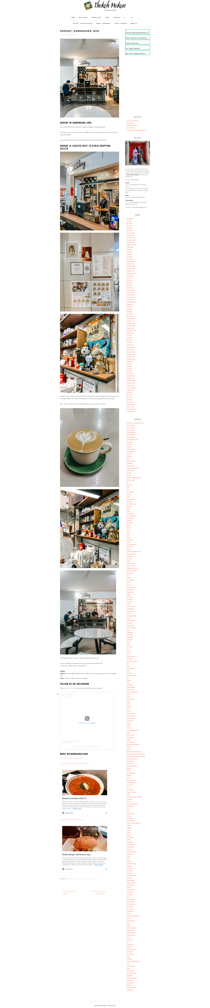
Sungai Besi (130, 909)
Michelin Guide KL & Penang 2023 (136, 754)
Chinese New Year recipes (134, 551)
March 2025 (130, 259)
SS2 (128, 897)
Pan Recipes (130, 789)
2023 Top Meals (131, 432)
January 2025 (130, 264)
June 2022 (129, 337)
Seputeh (129, 861)
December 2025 (131, 237)
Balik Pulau (130, 463)
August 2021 (130, 361)
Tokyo (128, 956)
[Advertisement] (137, 85)
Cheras (129, 537)
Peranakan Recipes (132, 804)
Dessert (81, 878)
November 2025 (131, 240)
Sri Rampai (130, 894)
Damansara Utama (132, 570)
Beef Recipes (130, 492)
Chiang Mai (130, 539)
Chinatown (129, 546)
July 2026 (129, 221)
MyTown (129, 768)
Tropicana (129, 959)
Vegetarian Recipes (132, 978)
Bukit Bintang (130, 513)
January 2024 (130, 292)
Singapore (129, 878)
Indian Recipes (131, 656)
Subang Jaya (130, 906)
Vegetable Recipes (132, 973)
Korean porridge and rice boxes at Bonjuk (76, 763)
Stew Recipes (130, 901)
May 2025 (129, 254)
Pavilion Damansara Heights (134, 797)
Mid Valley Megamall (132, 758)
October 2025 (130, 242)
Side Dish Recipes (131, 875)
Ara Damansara (131, 449)
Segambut (129, 854)
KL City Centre (130, 699)
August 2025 (130, 247)
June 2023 (129, 309)
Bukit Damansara (131, 516)
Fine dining (130, 599)
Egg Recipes (130, 592)
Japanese (129, 673)
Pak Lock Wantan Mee (133, 120)
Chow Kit (129, 558)
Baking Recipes (131, 461)
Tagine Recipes (131, 920)
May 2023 (129, 311)
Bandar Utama (130, 470)
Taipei (128, 923)
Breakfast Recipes (132, 504)
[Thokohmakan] (105, 12)
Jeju (128, 677)
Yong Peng (129, 990)
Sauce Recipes (131, 844)
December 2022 (131, 323)
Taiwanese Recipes (132, 928)
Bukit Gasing (130, 518)
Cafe (67, 878)
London (129, 728)
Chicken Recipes (131, 544)
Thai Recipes (130, 944)
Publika (129, 825)
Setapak (129, 866)
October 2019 (130, 411)
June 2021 (129, 366)
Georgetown (130, 611)
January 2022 (130, 349)
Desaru (129, 582)
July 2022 (129, 335)
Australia (129, 456)
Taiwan (129, 925)
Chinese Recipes (131, 554)
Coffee (69, 878)
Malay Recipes (131, 735)
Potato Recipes (131, 820)
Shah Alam (129, 870)
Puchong (129, 828)
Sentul (128, 856)
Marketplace (130, 737)
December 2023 (131, 295)
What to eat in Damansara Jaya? (73, 758)
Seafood (129, 849)
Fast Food (129, 596)
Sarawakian (130, 842)
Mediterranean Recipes (133, 744)
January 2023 (130, 321)
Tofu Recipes (130, 954)
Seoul (128, 858)
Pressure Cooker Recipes (134, 823)
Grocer (128, 613)
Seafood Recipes (131, 851)
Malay (128, 732)
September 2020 (131, 387)
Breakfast (129, 501)
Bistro (128, 496)
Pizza (128, 809)
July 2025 (129, 249)
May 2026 (129, 225)
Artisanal (129, 454)
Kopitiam (129, 706)
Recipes (129, 835)
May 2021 (129, 368)
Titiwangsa (130, 951)
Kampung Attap (131, 687)
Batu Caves (130, 484)
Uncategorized (131, 966)
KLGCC (128, 704)
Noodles (129, 775)
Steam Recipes (131, 899)
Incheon (129, 651)
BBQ (128, 487)
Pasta (128, 794)
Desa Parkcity (130, 580)
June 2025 (129, 252)
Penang (129, 801)
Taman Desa (130, 930)
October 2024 (130, 271)
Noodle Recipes (131, 773)
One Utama (130, 785)
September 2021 (131, 359)
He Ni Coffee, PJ (131, 127)
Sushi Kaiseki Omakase (133, 916)
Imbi (128, 649)
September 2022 (131, 330)
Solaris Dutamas (131, 882)
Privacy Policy (112, 1005)
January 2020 (130, 406)
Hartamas (129, 623)
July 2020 (129, 392)
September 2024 (131, 273)
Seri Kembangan (131, 863)
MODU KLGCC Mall (132, 125)
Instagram (71, 688)
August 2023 (130, 304)
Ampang (129, 446)
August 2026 (130, 218)
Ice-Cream (129, 646)
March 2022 (130, 345)
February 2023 (131, 318)
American (129, 444)
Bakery (129, 458)
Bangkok (129, 473)
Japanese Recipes (131, 675)
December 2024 (131, 266)
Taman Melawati (131, 935)
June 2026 (129, 223)
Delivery (129, 577)
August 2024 (130, 275)
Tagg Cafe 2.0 (130, 123)
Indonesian (130, 658)
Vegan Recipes (131, 970)
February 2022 (131, 347)
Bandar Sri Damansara (133, 468)
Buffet (128, 511)
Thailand (129, 947)
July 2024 (129, 278)
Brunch (128, 508)
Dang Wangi (130, 573)
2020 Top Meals (131, 425)
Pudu (128, 830)
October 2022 (130, 328)
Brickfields (129, 506)
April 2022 (129, 342)
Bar (128, 482)
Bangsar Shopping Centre (134, 477)
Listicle (128, 723)
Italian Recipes (131, 668)
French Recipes (131, 606)
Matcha (129, 739)
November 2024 (131, 268)
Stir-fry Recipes (131, 904)
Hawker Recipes (131, 627)
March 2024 (130, 287)
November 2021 (131, 354)
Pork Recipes (130, 813)
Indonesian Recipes (132, 661)
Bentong (129, 494)
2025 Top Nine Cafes (132, 439)
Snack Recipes (131, 880)
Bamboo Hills (130, 465)
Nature (128, 770)
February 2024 (131, 290)
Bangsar (129, 475)
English (129, 594)
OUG (128, 787)
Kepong (129, 697)
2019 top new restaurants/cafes (135, 423)
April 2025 (129, 256)
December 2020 (131, 380)
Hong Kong (130, 639)
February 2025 (131, 261)
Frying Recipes (131, 608)
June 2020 (129, 395)
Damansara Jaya (75, 878)
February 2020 (131, 404)
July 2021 (129, 364)
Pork (128, 811)
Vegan (128, 968)
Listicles (129, 725)
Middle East (130, 761)
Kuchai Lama (130, 720)
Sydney (129, 918)
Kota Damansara (131, 716)
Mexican (129, 747)
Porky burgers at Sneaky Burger (73, 819)
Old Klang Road (131, 782)
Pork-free (129, 816)
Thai (128, 942)
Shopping (129, 873)
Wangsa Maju (130, 982)
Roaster (129, 839)
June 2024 (129, 280)
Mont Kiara (129, 763)
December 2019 (131, 409)
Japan (128, 670)
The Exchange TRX (131, 949)
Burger (128, 525)
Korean (129, 711)
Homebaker (130, 635)
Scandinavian (130, 847)
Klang (128, 701)
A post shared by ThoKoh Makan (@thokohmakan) (87, 746)
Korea (128, 708)
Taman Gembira (131, 932)
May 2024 (129, 283)
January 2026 (130, 235)
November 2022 (131, 325)
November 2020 (131, 383)
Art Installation (131, 451)
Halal (128, 618)
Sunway (129, 913)
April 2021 (129, 371)
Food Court (130, 601)
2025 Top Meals (131, 437)
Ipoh (128, 663)
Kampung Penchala (132, 692)
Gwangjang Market (132, 616)
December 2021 (131, 352)
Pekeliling (129, 799)
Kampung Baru (131, 689)
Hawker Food (87, 878)
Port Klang (129, 818)
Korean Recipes (131, 713)
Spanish (129, 887)
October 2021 (130, 356)
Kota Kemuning (131, 718)
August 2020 (130, 390)
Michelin (129, 749)
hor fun (128, 642)
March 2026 (130, 230)
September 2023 (131, 302)
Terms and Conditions (100, 1005)
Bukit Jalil (129, 520)
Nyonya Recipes (131, 780)
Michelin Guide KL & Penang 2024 (136, 756)
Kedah (128, 694)
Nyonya (129, 778)
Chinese (129, 549)
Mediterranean (131, 742)
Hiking (128, 630)
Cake (128, 535)
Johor (128, 682)
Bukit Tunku (130, 523)
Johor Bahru (130, 685)
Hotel (128, 644)
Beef (128, 489)
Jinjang (128, 680)
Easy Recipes (130, 589)
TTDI (128, 963)
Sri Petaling (130, 892)
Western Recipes (131, 987)
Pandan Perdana (131, 792)
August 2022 (130, 333)
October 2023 (130, 299)
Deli (128, 575)
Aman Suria (130, 442)
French (128, 604)
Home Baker (130, 632)
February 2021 (131, 376)
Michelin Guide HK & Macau (134, 751)
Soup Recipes (130, 885)
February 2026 (131, 233)
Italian (128, 666)
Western (129, 985)
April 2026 (129, 228)
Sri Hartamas (130, 890)
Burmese (129, 527)
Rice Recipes (130, 837)
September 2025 (131, 244)
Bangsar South (131, 480)
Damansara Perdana (132, 568)
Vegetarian (130, 975)
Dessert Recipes (131, 587)
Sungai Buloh (130, 911)
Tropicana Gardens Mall (133, 961)
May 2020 (129, 397)
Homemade (130, 637)
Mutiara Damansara (132, 766)
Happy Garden (131, 620)
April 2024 (129, 285)
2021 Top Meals (131, 427)
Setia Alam (129, 868)
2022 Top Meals (131, 430)
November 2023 (131, 297)
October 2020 (130, 385)
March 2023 (130, 316)
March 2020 (130, 402)
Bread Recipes (131, 499)
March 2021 (130, 373)
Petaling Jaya (93, 878)
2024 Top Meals (131, 435)
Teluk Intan (129, 939)
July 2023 (129, 306)
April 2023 (129, 314)
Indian (128, 654)
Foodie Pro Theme (116, 1001)
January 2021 (130, 378)
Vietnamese (130, 980)
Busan (128, 530)
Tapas (128, 937)
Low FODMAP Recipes (133, 730)
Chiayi (128, 542)
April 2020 (129, 399)
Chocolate (129, 556)
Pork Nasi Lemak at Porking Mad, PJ (136, 130)
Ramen (129, 832)
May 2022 (129, 340)
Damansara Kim (131, 565)
